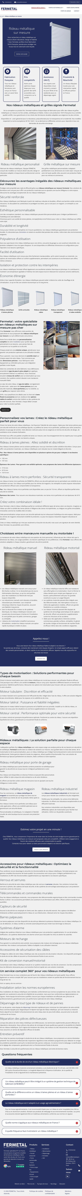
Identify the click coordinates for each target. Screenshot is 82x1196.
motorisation (15, 621)
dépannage (27, 1007)
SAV (44, 1158)
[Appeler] (79, 1165)
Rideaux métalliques (37, 7)
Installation (46, 1149)
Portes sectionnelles (55, 7)
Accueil (2, 16)
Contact (76, 11)
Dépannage (46, 1153)
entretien (23, 232)
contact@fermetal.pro (72, 1157)
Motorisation (46, 1151)
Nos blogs (54, 1184)
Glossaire (62, 1184)
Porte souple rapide (73, 7)
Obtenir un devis (20, 1184)
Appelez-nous (5, 410)
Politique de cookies (36, 1191)
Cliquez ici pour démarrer (41, 849)
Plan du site (30, 1184)
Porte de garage (66, 11)
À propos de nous (42, 1184)
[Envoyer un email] (79, 1171)
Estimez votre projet (21, 54)
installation (17, 342)
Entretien (45, 1156)
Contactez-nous (41, 658)
